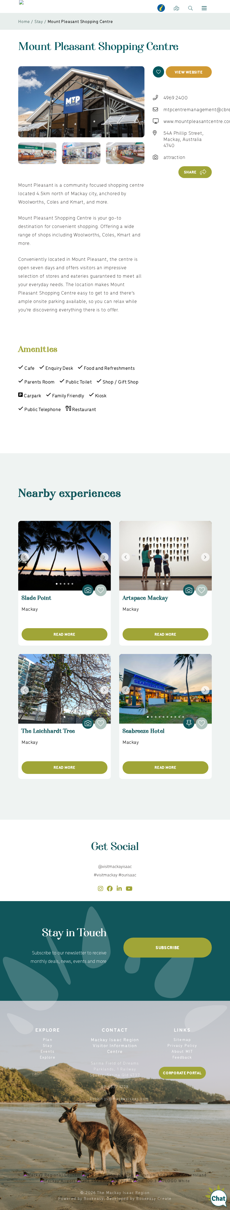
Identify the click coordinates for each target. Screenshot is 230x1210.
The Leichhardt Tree (48, 733)
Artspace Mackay (145, 600)
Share (190, 172)
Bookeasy (94, 1198)
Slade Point (37, 600)
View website (189, 72)
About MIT (182, 1051)
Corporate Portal (182, 1072)
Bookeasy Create (154, 1198)
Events (48, 1051)
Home (24, 21)
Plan (47, 1039)
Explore (48, 1057)
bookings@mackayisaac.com (119, 1098)
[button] (158, 72)
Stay (38, 21)
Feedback (182, 1057)
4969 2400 (176, 97)
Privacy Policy (182, 1045)
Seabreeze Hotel (144, 733)
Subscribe (168, 947)
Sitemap (182, 1039)
